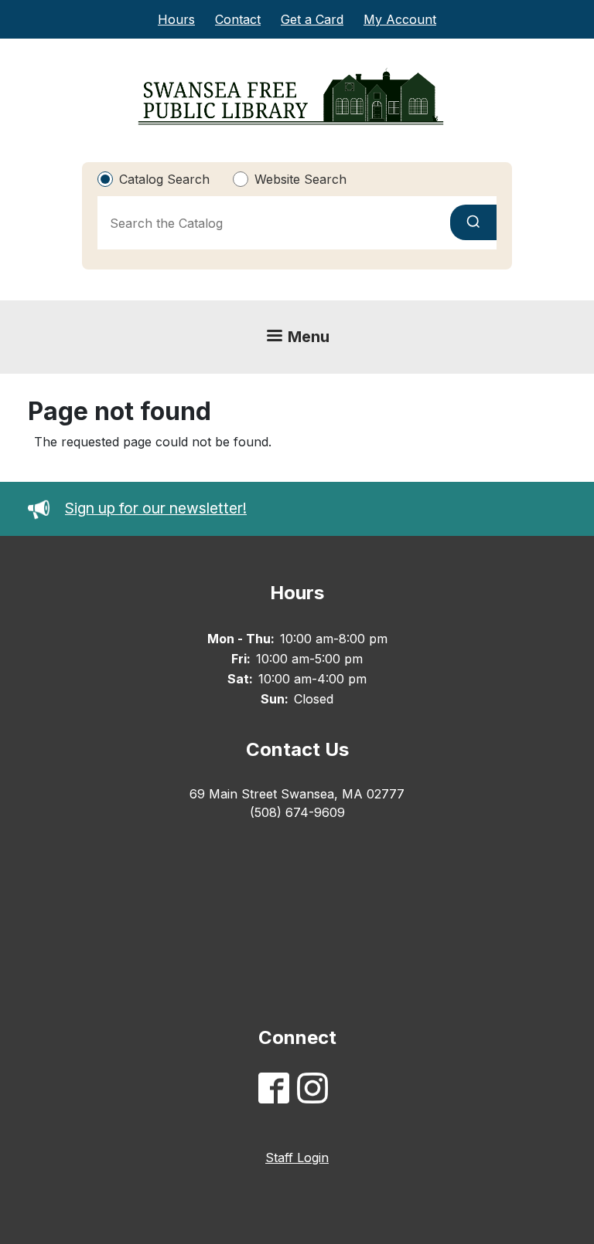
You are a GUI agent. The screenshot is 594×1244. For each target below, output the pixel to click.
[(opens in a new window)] (277, 1090)
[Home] (291, 96)
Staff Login (297, 1157)
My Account (400, 19)
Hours (176, 19)
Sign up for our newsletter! (156, 508)
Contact (238, 19)
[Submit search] (473, 222)
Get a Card (312, 19)
